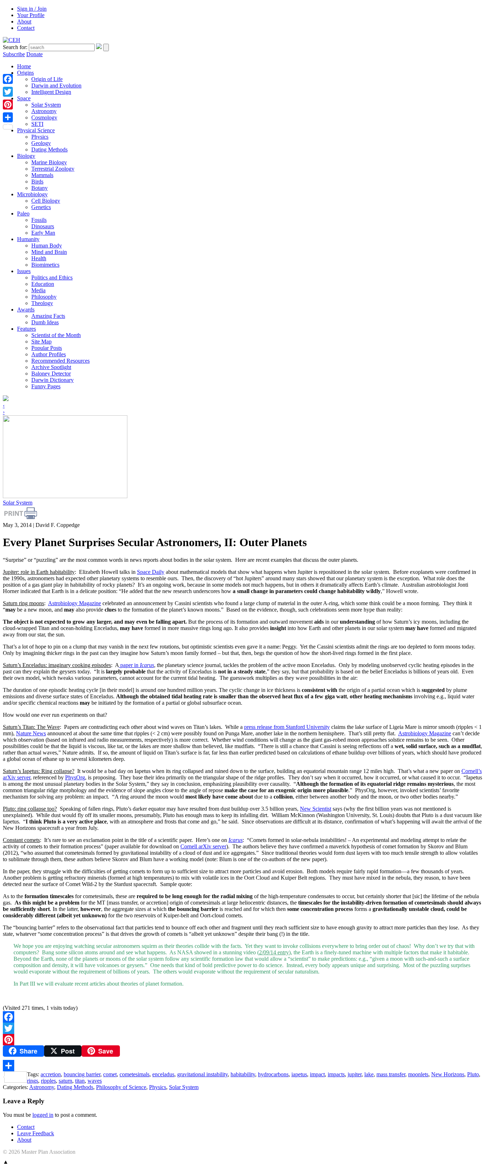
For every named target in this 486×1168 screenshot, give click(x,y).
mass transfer (390, 1074)
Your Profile (30, 15)
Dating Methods (49, 149)
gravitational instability (202, 1074)
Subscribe (14, 54)
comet (110, 1074)
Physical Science (36, 130)
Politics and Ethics (52, 277)
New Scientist (315, 809)
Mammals (42, 175)
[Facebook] (243, 1017)
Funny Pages (45, 386)
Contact (26, 28)
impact (317, 1074)
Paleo (23, 213)
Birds (37, 181)
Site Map (41, 341)
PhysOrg (75, 777)
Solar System (46, 105)
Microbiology (32, 194)
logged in (42, 1115)
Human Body (46, 245)
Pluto (473, 1074)
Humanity (28, 239)
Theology (42, 303)
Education (42, 284)
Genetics (41, 207)
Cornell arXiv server (203, 846)
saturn (65, 1081)
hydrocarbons (273, 1074)
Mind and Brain (49, 252)
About (24, 21)
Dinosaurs (42, 226)
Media (38, 290)
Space (24, 98)
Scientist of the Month (56, 335)
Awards (26, 309)
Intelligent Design (51, 92)
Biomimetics (45, 265)
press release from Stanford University (287, 727)
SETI (37, 124)
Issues (24, 271)
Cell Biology (45, 201)
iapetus (299, 1074)
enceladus (163, 1074)
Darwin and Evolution (56, 85)
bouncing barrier (82, 1074)
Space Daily (150, 572)
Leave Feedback (35, 1133)
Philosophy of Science (121, 1087)
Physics (39, 137)
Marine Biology (49, 162)
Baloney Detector (51, 373)
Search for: (15, 47)
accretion (51, 1074)
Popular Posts (46, 348)
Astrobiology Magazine (74, 603)
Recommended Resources (60, 361)
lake (369, 1074)
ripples (48, 1081)
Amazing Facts (48, 316)
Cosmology (44, 117)
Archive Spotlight (51, 367)
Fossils (39, 220)
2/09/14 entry (274, 952)
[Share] (243, 1065)
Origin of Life (47, 79)
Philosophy (44, 297)
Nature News (31, 733)
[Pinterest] (243, 1039)
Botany (39, 188)
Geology (41, 143)
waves (95, 1081)
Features (26, 329)
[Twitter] (243, 1028)
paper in (136, 665)
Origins (25, 73)
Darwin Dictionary (52, 380)
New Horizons (447, 1074)
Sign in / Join (32, 9)
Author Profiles (48, 354)
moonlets (418, 1074)
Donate (34, 54)
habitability (243, 1074)
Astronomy (44, 111)
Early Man (43, 233)
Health (38, 258)
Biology (26, 156)
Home (24, 66)
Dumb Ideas (45, 322)
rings (32, 1081)
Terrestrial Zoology (52, 169)
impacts (336, 1074)
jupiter (354, 1074)
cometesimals (134, 1074)
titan (80, 1081)
